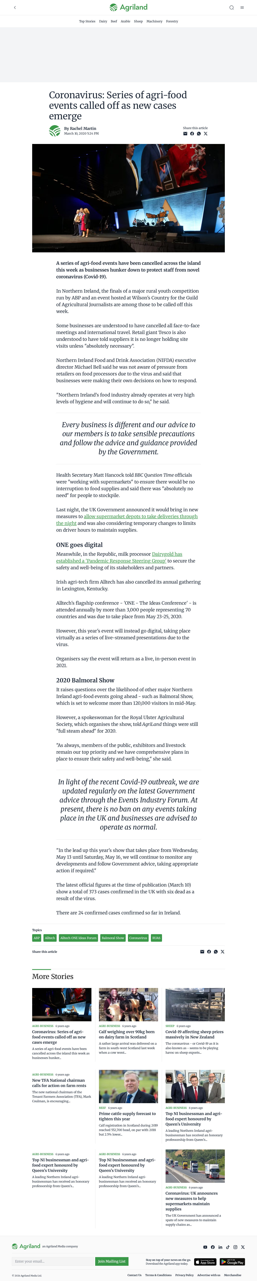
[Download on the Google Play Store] (232, 1262)
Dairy (103, 21)
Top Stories (87, 21)
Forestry (172, 21)
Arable (125, 21)
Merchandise (232, 1275)
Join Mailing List (111, 1261)
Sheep (138, 21)
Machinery (154, 21)
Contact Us (134, 1275)
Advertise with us (208, 1275)
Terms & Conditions (158, 1275)
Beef (114, 21)
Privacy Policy (184, 1275)
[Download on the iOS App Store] (205, 1262)
